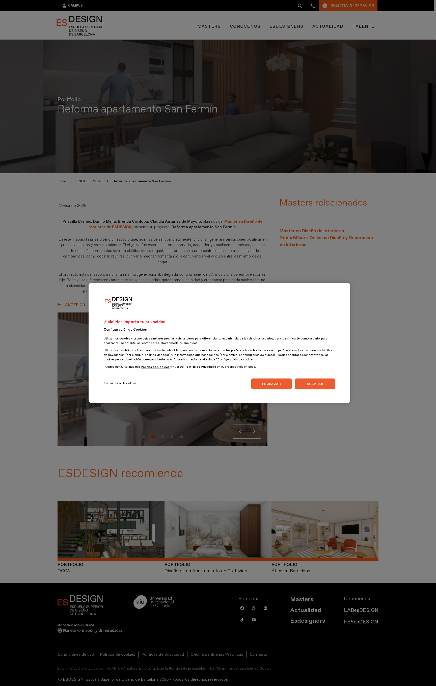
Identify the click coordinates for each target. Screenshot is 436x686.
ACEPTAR (315, 384)
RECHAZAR (271, 384)
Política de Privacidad (200, 367)
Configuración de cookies (120, 383)
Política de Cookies (155, 367)
